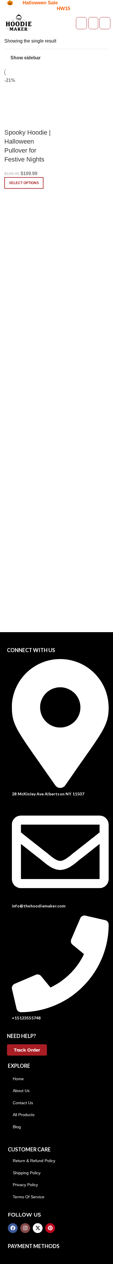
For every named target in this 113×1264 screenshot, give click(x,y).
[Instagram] (25, 1228)
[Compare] (11, 121)
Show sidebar (25, 57)
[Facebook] (13, 1228)
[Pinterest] (50, 1228)
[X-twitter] (38, 1228)
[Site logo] (18, 22)
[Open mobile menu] (105, 23)
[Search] (93, 23)
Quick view (27, 121)
